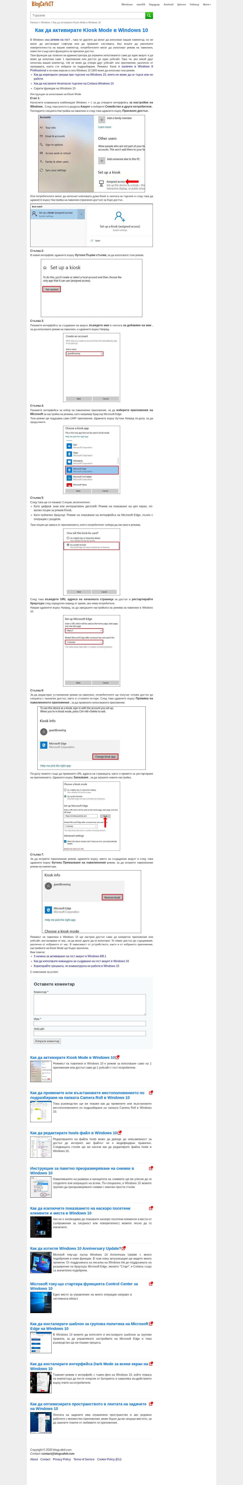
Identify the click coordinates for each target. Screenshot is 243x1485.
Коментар (41, 992)
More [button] (206, 4)
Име (37, 1019)
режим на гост (60, 39)
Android (168, 4)
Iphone (181, 4)
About (34, 1459)
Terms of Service (83, 1459)
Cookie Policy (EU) (109, 1459)
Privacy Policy (62, 1459)
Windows (127, 4)
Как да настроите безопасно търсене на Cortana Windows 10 (74, 83)
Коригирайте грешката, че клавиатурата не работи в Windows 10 (76, 965)
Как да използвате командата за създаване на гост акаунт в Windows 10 (81, 961)
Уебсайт (39, 1028)
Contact (45, 1459)
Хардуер (154, 4)
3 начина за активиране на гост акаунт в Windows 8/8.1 (70, 956)
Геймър (194, 4)
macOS (141, 4)
